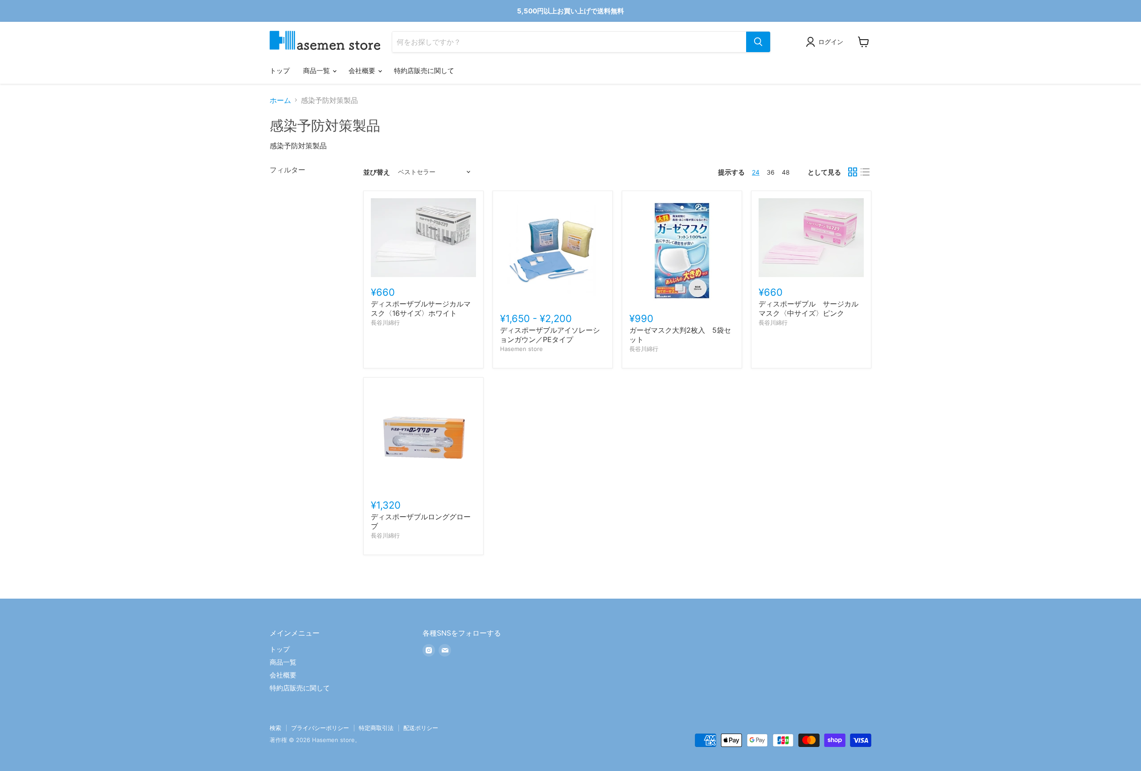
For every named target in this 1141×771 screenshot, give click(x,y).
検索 (275, 727)
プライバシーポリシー (320, 727)
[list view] (865, 172)
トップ (280, 70)
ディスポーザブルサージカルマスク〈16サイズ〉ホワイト (421, 308)
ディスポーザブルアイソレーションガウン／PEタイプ (550, 335)
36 (771, 172)
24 (755, 172)
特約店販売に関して (424, 70)
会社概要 (363, 70)
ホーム (280, 100)
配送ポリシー (420, 727)
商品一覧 (317, 70)
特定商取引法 (376, 727)
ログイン (830, 41)
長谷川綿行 (385, 322)
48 (786, 172)
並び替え (376, 172)
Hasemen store (521, 348)
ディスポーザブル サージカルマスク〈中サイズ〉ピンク (808, 308)
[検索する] (758, 42)
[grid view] (852, 172)
